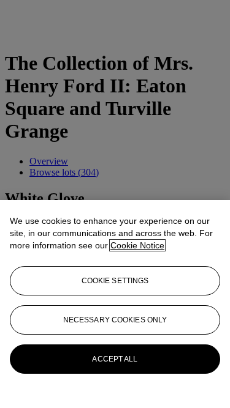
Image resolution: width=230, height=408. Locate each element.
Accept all (114, 359)
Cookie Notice (137, 245)
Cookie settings (115, 280)
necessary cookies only (115, 320)
